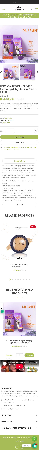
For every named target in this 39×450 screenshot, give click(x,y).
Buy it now (19, 142)
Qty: (1, 131)
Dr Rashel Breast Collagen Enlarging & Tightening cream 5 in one (20, 342)
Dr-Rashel (7, 147)
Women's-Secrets (13, 150)
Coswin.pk (8, 118)
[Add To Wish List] (36, 131)
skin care (26, 147)
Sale (20, 147)
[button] (4, 96)
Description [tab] (19, 161)
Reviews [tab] (19, 204)
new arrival (14, 147)
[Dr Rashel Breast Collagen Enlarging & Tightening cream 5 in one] (11, 72)
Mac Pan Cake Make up (19, 265)
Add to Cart (19, 137)
